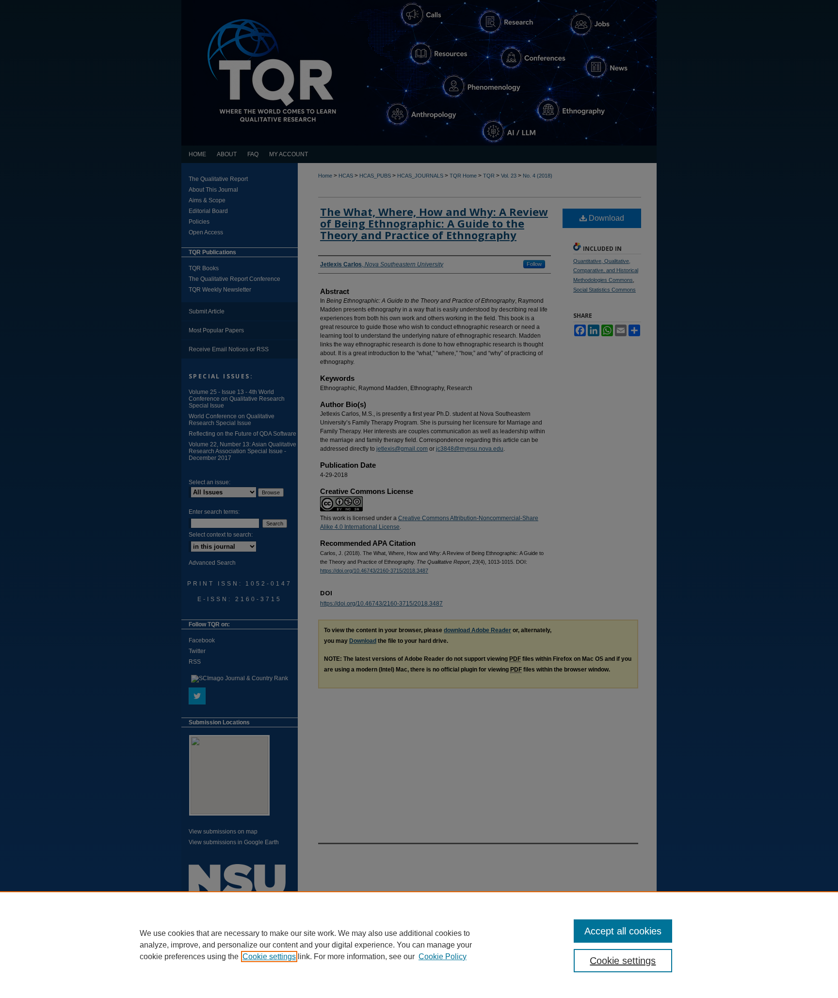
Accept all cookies (622, 931)
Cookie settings (269, 956)
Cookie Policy (443, 956)
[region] (419, 944)
